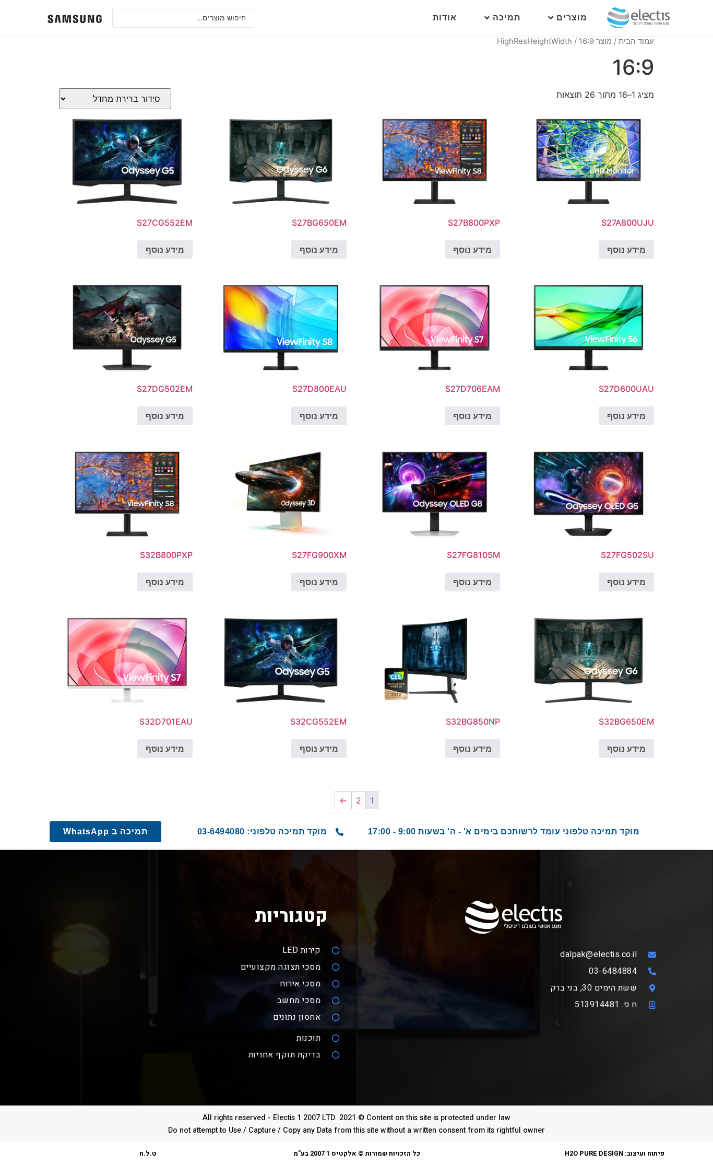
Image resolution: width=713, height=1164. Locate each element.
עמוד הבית (636, 41)
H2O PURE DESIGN (594, 1153)
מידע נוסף (626, 250)
